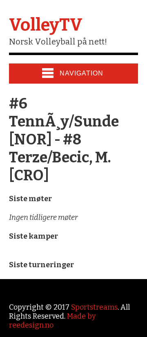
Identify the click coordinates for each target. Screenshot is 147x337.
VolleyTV (45, 25)
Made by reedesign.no (52, 321)
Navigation (81, 73)
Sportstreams (94, 307)
